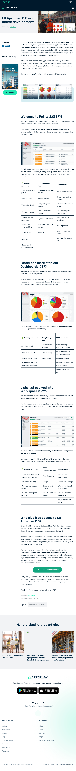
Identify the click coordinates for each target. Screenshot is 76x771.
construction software (37, 605)
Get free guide (10, 92)
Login (70, 2)
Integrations (6, 730)
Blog (3, 737)
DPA (72, 764)
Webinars (5, 726)
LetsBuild (13, 27)
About (41, 726)
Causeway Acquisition (46, 740)
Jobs (41, 730)
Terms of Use (48, 764)
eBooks (4, 733)
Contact (42, 733)
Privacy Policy (61, 764)
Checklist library (7, 740)
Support (5, 744)
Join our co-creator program (47, 569)
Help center (6, 747)
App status (6, 751)
